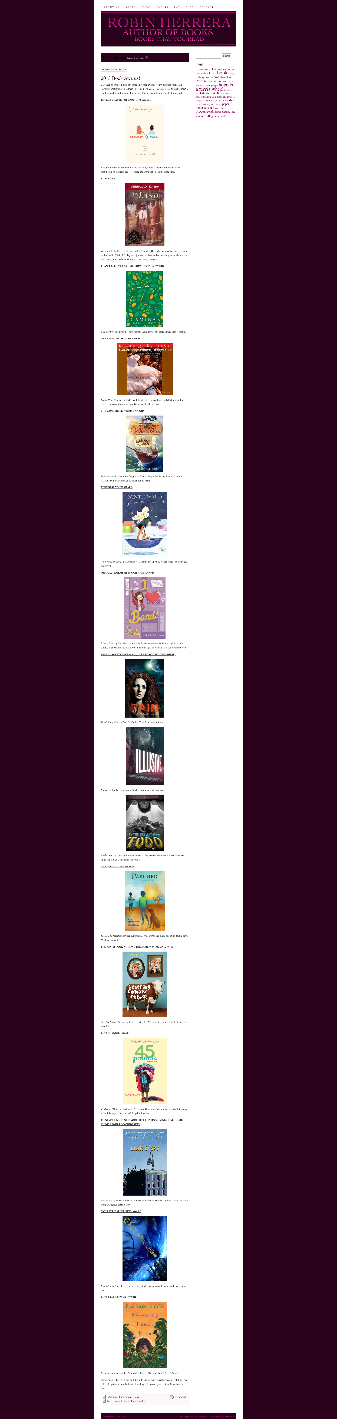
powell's (223, 108)
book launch (231, 69)
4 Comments (180, 1396)
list (234, 97)
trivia (198, 116)
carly (232, 73)
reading (142, 1401)
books (134, 1401)
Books (130, 7)
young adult (220, 116)
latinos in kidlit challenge (219, 96)
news (198, 104)
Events (163, 7)
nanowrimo (228, 100)
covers (218, 77)
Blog (190, 7)
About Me (112, 7)
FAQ (177, 7)
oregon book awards (214, 104)
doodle (225, 77)
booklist (200, 73)
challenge (200, 77)
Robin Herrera (109, 1416)
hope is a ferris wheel (214, 86)
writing (207, 115)
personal (208, 107)
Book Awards (125, 1396)
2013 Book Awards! (120, 78)
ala (197, 69)
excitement (210, 81)
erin (230, 77)
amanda (201, 69)
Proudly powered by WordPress (193, 1416)
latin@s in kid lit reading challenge (212, 95)
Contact (207, 7)
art (211, 68)
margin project (201, 100)
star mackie (223, 111)
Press (146, 7)
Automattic (229, 1416)
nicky (204, 104)
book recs (210, 73)
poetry (217, 108)
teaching (232, 112)
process (201, 111)
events (200, 80)
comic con (209, 77)
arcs (206, 69)
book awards (123, 1401)
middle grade (213, 100)
